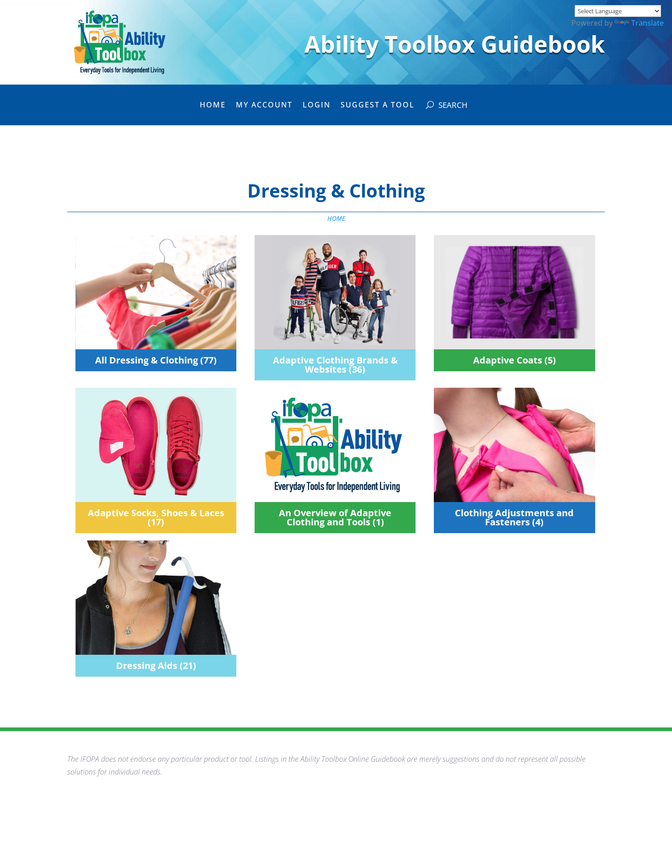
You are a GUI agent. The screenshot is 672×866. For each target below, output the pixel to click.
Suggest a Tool (378, 106)
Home (213, 106)
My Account (264, 106)
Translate (647, 23)
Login (317, 106)
